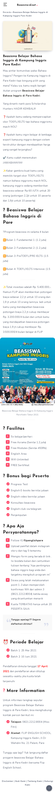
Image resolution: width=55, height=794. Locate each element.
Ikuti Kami (20, 781)
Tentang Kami (35, 781)
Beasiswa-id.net (26, 5)
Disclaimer (7, 781)
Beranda (7, 12)
